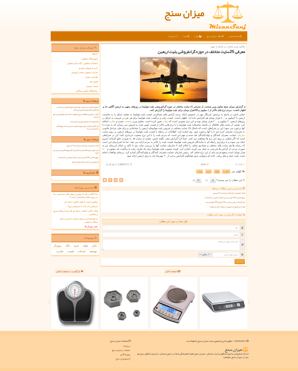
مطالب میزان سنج (214, 36)
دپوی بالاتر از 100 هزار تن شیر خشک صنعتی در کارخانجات (225, 197)
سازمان (241, 135)
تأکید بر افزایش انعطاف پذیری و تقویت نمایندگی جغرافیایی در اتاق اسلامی (76, 115)
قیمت (185, 36)
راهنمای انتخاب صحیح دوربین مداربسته (85, 121)
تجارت (112, 121)
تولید (196, 36)
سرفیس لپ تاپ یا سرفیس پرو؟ (83, 206)
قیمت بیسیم (92, 86)
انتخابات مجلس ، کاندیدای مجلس (82, 63)
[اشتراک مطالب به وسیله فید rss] (121, 180)
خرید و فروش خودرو (88, 68)
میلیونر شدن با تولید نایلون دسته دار (81, 201)
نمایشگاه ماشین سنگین (87, 91)
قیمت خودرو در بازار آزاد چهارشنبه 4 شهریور (229, 193)
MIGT (95, 54)
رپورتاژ (58, 245)
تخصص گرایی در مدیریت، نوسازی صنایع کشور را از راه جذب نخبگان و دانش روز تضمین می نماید (78, 108)
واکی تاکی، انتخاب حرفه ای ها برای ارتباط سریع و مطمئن (75, 212)
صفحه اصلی (234, 36)
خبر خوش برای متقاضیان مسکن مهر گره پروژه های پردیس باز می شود (76, 151)
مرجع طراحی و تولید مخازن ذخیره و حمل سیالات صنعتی (79, 220)
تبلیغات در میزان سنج (121, 350)
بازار (94, 245)
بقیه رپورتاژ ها (91, 226)
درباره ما (172, 36)
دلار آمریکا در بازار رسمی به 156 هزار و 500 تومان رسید (225, 202)
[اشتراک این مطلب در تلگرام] (115, 180)
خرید (208, 171)
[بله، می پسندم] (213, 180)
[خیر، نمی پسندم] (198, 180)
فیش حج (94, 81)
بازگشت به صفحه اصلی (68, 271)
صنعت (128, 121)
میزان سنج (184, 13)
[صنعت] (124, 303)
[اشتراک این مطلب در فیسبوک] (110, 180)
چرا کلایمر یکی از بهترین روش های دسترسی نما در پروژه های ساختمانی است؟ (78, 127)
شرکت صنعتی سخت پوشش (84, 72)
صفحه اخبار (171, 271)
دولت (165, 121)
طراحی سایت (91, 77)
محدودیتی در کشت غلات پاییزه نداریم (85, 162)
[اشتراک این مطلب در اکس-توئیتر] (104, 180)
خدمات (82, 251)
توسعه (93, 251)
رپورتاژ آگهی (125, 355)
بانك (67, 245)
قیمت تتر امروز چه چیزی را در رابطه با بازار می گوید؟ (227, 207)
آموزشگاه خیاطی (90, 58)
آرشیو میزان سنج (123, 359)
